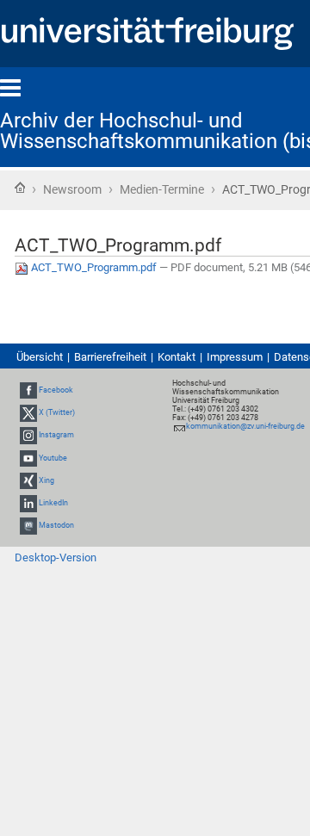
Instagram (56, 435)
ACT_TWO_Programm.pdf (93, 267)
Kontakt (176, 356)
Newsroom (72, 189)
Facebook (56, 390)
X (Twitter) (57, 412)
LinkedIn (53, 503)
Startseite (20, 188)
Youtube (53, 458)
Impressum (235, 356)
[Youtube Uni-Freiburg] (28, 458)
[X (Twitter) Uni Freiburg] (28, 412)
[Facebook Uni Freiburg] (28, 390)
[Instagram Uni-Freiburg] (28, 435)
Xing (46, 480)
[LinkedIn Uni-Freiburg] (28, 503)
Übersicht (39, 356)
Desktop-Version (55, 557)
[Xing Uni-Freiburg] (28, 480)
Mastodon (56, 525)
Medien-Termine (162, 189)
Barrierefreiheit (110, 356)
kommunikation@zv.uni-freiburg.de (245, 426)
